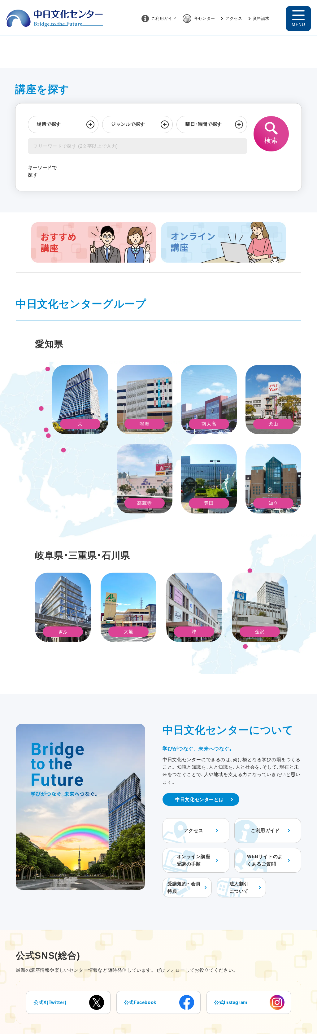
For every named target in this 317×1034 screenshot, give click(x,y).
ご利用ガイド (164, 18)
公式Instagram (230, 1002)
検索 (271, 140)
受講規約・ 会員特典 (184, 887)
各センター (204, 18)
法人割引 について (239, 887)
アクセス (233, 18)
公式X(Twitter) (50, 1002)
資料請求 (261, 18)
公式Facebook (140, 1002)
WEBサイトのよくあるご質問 (265, 860)
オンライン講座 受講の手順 (194, 860)
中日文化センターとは (199, 799)
